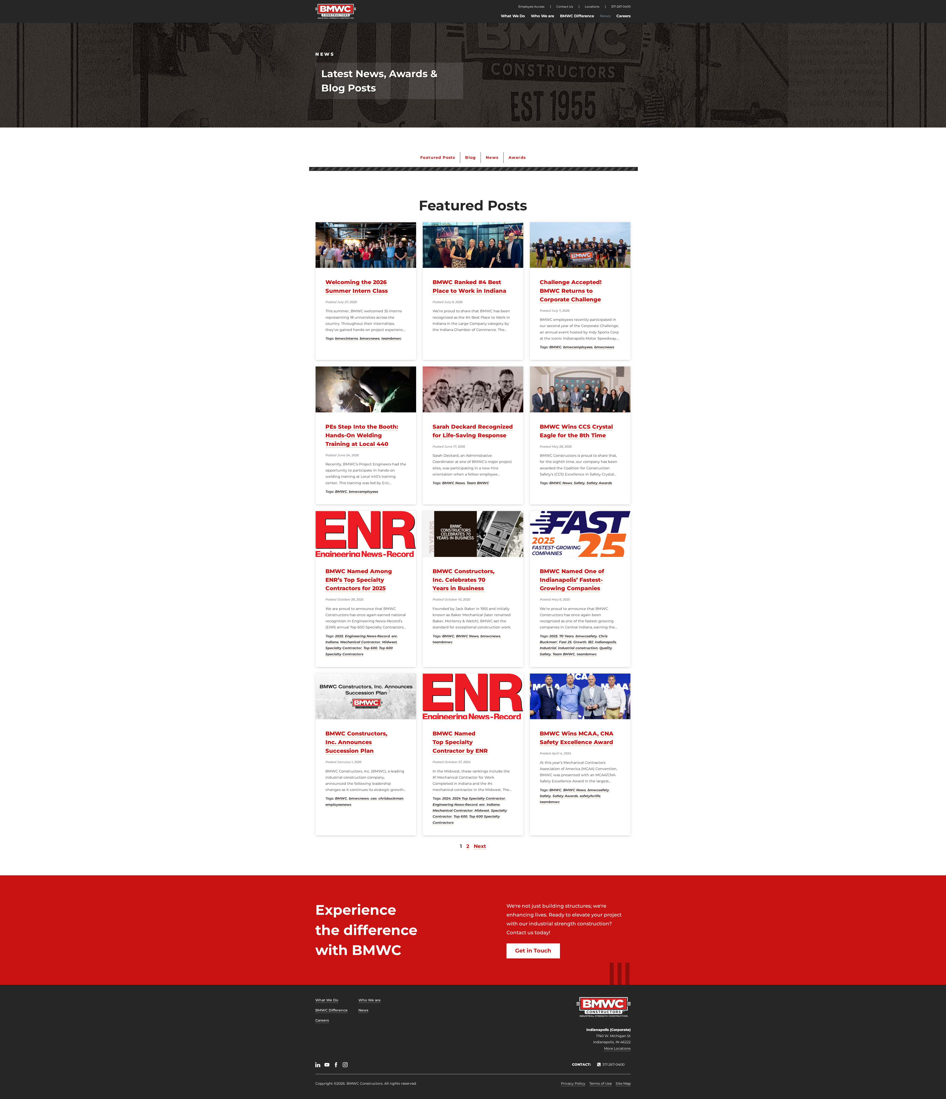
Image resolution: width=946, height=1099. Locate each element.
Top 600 (370, 648)
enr (394, 636)
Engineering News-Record (367, 636)
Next (480, 846)
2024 (446, 798)
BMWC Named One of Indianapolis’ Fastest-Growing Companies (572, 580)
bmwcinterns (346, 338)
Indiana (331, 642)
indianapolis (605, 642)
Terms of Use (600, 1083)
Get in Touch (533, 950)
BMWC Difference (577, 16)
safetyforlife (590, 796)
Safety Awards (599, 483)
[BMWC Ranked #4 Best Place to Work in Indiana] (473, 245)
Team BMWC (478, 483)
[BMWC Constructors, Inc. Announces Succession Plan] (366, 696)
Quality (605, 648)
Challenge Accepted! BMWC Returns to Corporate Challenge (571, 291)
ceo (374, 798)
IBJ (590, 642)
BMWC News (453, 483)
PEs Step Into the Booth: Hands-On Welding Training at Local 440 (361, 435)
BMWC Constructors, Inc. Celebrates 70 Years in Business (463, 580)
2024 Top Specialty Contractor (478, 798)
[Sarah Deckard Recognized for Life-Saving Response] (473, 389)
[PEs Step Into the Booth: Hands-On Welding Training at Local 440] (366, 389)
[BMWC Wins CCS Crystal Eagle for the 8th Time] (580, 389)
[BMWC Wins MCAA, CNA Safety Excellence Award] (580, 696)
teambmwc (391, 338)
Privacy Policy (573, 1083)
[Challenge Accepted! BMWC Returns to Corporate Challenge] (580, 245)
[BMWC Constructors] (335, 11)
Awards (517, 157)
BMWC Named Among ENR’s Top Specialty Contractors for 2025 (358, 580)
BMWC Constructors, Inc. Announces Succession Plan (356, 742)
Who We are (542, 16)
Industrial (548, 648)
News (605, 16)
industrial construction (578, 648)
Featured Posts (437, 157)
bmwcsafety (586, 636)
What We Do (513, 16)
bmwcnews (370, 338)
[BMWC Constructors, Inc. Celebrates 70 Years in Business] (473, 534)
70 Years (566, 636)
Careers (623, 16)
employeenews (338, 804)
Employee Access (531, 6)
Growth (579, 642)
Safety (579, 483)
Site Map (623, 1083)
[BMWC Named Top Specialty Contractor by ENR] (473, 696)
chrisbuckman (390, 798)
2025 (339, 636)
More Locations (617, 1048)
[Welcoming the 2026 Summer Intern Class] (366, 245)
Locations (592, 6)
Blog (470, 157)
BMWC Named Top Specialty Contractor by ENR (460, 742)
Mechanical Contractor (360, 642)
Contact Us (564, 6)
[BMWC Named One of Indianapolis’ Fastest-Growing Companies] (580, 534)
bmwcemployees (577, 347)
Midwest (389, 642)
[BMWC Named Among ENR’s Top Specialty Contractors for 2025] (366, 534)
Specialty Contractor (343, 648)
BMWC (555, 347)
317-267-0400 (621, 6)
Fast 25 (565, 642)
